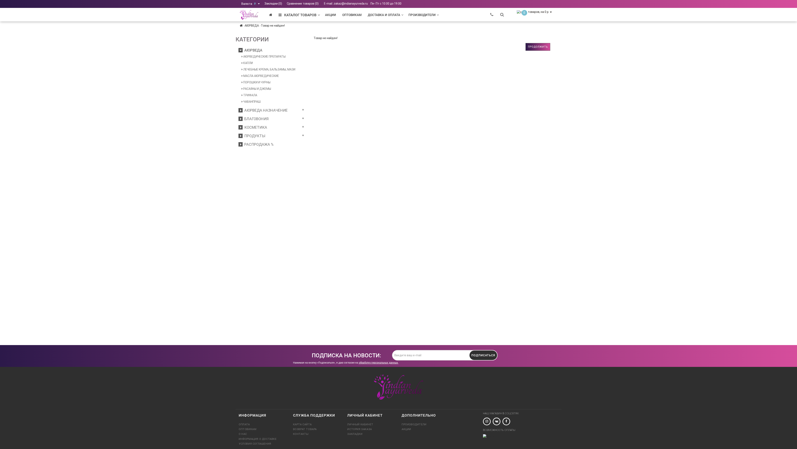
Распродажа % (258, 144)
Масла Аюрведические (261, 76)
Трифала (250, 95)
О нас (243, 433)
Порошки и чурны (256, 82)
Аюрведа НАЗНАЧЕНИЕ (265, 110)
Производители (422, 15)
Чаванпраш (252, 101)
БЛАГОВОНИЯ (256, 119)
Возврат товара (305, 429)
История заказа (359, 429)
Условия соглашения (255, 443)
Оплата (244, 424)
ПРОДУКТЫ (254, 136)
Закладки (354, 433)
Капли (248, 63)
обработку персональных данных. (378, 362)
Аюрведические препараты (264, 56)
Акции (330, 15)
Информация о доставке (258, 438)
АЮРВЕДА (252, 50)
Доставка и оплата (384, 15)
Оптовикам (352, 15)
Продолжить (538, 46)
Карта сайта (302, 424)
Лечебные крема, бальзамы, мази (269, 69)
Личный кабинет (360, 424)
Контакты (301, 433)
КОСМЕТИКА (255, 127)
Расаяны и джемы (257, 88)
